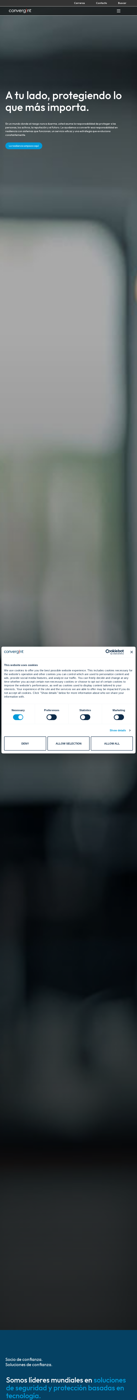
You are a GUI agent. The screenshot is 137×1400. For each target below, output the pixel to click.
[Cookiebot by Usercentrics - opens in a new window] (108, 652)
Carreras (79, 3)
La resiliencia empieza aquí (24, 145)
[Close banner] (131, 652)
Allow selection (69, 743)
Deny (25, 743)
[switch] (52, 717)
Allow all (112, 743)
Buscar (122, 3)
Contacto (101, 3)
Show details (118, 730)
